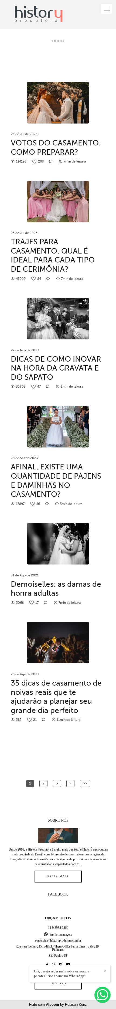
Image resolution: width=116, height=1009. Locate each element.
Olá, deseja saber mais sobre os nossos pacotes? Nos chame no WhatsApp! (61, 973)
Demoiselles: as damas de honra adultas (56, 589)
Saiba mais (58, 876)
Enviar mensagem (60, 934)
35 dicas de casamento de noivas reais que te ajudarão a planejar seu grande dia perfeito (56, 697)
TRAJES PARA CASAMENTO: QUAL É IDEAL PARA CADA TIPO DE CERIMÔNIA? (53, 255)
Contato (58, 983)
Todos (58, 41)
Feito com (58, 1004)
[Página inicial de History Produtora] (38, 14)
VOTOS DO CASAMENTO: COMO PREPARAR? (56, 147)
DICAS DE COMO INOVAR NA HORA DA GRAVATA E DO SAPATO (56, 368)
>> (85, 783)
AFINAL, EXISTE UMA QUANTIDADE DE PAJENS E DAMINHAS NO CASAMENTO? (56, 480)
